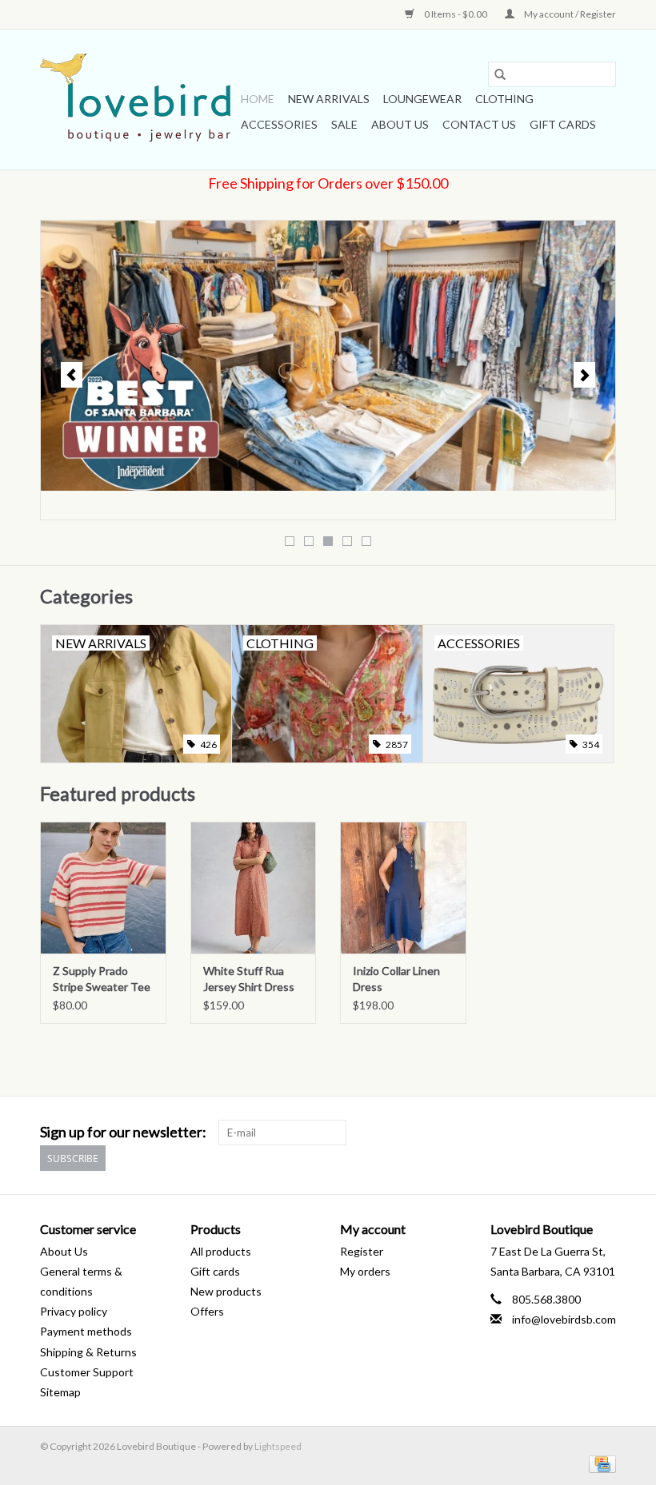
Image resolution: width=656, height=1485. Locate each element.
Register (361, 1251)
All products (220, 1251)
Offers (207, 1311)
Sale (344, 124)
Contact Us (479, 124)
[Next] (584, 375)
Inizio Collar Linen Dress (396, 978)
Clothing (504, 99)
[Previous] (71, 375)
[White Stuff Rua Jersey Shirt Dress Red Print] (253, 888)
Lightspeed (278, 1446)
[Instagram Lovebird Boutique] (603, 1132)
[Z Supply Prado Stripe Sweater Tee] (103, 888)
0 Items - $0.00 (455, 14)
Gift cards (563, 124)
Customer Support (87, 1372)
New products (226, 1291)
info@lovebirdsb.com (564, 1319)
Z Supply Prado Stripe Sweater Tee (101, 978)
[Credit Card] (599, 1463)
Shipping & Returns (88, 1352)
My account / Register (569, 14)
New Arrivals (329, 99)
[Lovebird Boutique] (138, 99)
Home (257, 99)
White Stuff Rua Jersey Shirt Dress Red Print (248, 979)
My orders (365, 1271)
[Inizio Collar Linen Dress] (403, 888)
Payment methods (86, 1331)
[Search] (500, 74)
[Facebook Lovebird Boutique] (575, 1132)
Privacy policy (73, 1311)
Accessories (279, 124)
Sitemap (60, 1392)
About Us (400, 124)
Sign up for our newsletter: (123, 1132)
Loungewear (422, 99)
